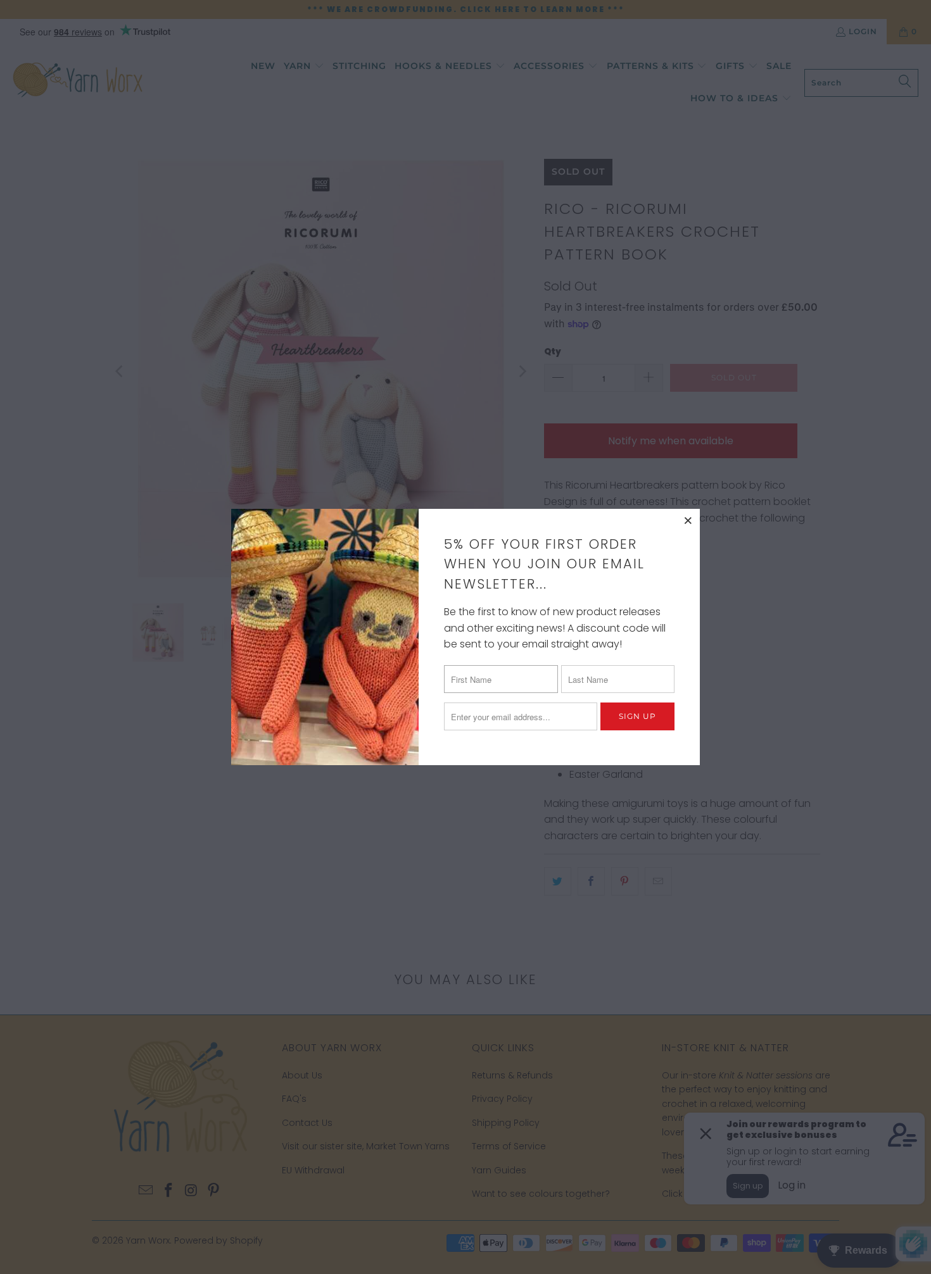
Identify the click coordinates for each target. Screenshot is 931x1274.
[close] (688, 520)
